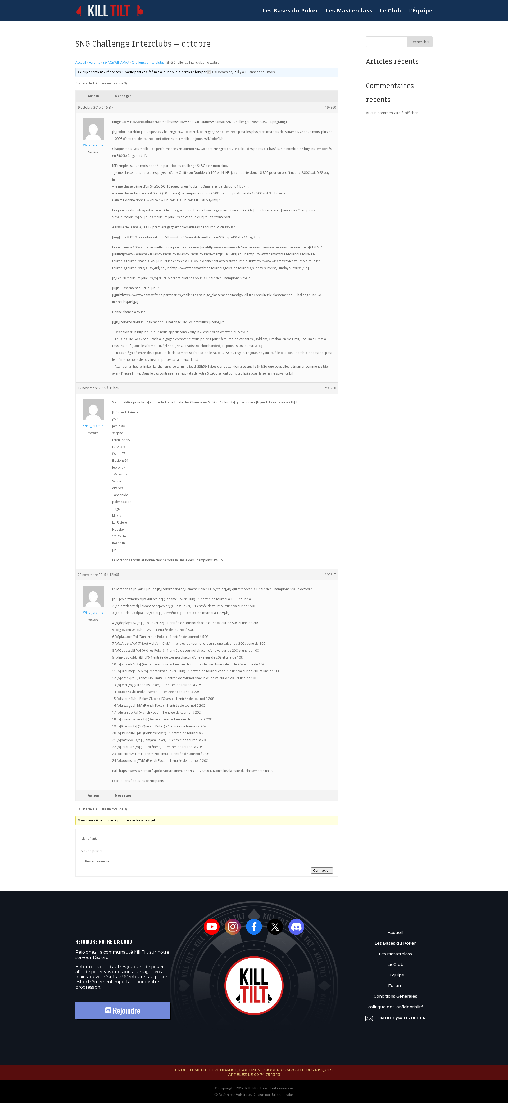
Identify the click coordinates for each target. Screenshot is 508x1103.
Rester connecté (97, 861)
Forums (94, 62)
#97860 (330, 107)
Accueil (80, 62)
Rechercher (420, 41)
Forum (395, 985)
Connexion (322, 870)
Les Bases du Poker (290, 11)
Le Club (390, 11)
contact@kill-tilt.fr (400, 1017)
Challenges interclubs (148, 62)
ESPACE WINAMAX (116, 62)
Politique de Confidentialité (395, 1006)
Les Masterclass (349, 11)
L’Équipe (420, 11)
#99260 (330, 388)
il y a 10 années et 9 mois (256, 72)
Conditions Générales (395, 996)
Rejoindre (125, 1010)
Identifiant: (89, 838)
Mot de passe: (91, 850)
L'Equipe (395, 975)
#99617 (330, 574)
